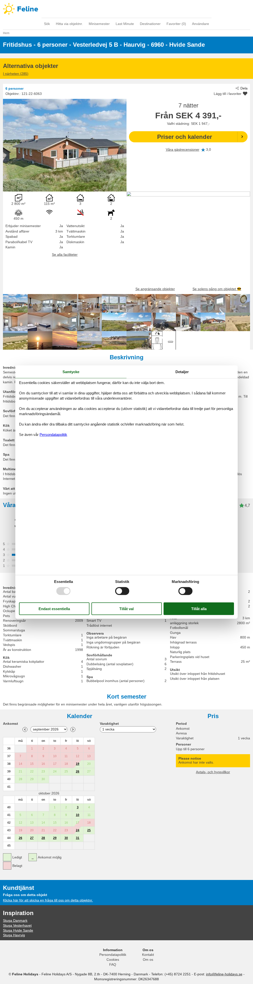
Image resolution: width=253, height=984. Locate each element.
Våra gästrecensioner (182, 149)
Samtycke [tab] (71, 372)
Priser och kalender (184, 136)
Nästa (72, 729)
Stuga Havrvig (14, 935)
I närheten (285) (15, 74)
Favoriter (176, 24)
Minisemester (99, 24)
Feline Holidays (126, 9)
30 (66, 838)
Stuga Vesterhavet (17, 925)
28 (43, 838)
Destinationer (150, 24)
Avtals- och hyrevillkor (213, 772)
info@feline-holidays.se (224, 974)
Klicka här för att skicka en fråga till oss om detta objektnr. (48, 900)
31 (77, 838)
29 (55, 838)
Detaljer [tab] (182, 372)
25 (89, 830)
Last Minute (125, 24)
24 (77, 830)
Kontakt (148, 955)
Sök (47, 24)
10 (77, 815)
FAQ (112, 964)
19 (77, 764)
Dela (244, 88)
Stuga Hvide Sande (18, 930)
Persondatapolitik (112, 955)
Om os (148, 960)
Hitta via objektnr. (69, 24)
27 (32, 838)
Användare (200, 24)
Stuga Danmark (15, 920)
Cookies (112, 960)
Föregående (24, 729)
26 (77, 771)
